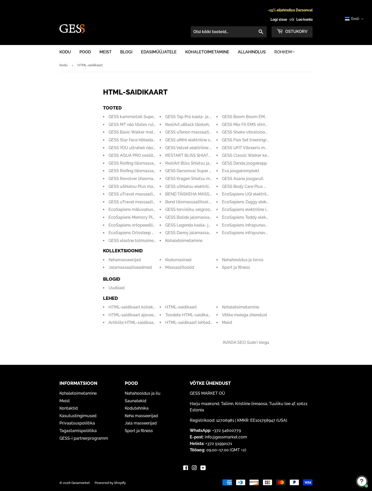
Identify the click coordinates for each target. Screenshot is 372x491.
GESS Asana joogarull (242, 178)
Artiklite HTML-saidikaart (132, 322)
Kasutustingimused (77, 415)
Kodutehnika (137, 408)
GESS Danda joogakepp (244, 163)
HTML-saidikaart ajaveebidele (137, 315)
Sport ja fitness (236, 267)
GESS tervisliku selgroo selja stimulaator (204, 209)
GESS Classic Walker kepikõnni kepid (257, 155)
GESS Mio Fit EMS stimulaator (250, 124)
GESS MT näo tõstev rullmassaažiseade (146, 124)
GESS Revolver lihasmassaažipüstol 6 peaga (151, 178)
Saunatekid (135, 400)
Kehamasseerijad (125, 259)
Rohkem (283, 52)
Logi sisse (279, 19)
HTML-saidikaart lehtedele (190, 322)
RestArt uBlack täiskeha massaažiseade (203, 124)
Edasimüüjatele (159, 52)
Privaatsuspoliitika (77, 423)
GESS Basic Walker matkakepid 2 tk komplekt (152, 132)
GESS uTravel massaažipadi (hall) (140, 194)
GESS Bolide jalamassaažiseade (195, 217)
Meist (105, 52)
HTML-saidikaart (181, 307)
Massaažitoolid (179, 267)
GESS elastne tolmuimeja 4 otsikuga (143, 240)
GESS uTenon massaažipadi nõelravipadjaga (207, 132)
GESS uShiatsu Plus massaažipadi (141, 186)
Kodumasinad (178, 259)
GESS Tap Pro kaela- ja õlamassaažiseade (205, 116)
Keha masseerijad (141, 415)
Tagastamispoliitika (78, 430)
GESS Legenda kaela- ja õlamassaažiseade (206, 225)
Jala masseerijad (141, 423)
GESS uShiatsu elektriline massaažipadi (202, 186)
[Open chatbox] (362, 481)
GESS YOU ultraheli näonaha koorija (142, 147)
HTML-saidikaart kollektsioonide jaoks (145, 307)
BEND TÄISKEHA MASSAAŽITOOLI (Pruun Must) (210, 194)
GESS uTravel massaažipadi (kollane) (144, 201)
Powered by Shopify (110, 483)
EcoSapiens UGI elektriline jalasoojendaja (261, 194)
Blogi (126, 52)
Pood (85, 52)
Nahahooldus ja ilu (142, 393)
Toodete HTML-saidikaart (189, 315)
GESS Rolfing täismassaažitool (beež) (144, 163)
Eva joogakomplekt (240, 170)
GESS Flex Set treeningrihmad (250, 140)
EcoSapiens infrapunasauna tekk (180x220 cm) (266, 225)
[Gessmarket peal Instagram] (194, 468)
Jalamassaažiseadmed (130, 267)
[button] (354, 18)
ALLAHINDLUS (252, 52)
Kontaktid (68, 408)
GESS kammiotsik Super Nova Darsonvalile (150, 116)
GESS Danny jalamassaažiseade (195, 232)
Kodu (65, 52)
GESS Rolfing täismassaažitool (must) (144, 170)
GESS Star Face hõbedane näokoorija (144, 140)
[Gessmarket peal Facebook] (185, 468)
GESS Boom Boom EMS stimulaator (256, 116)
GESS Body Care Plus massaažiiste (255, 186)
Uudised (117, 287)
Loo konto (304, 19)
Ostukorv (295, 31)
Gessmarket (80, 483)
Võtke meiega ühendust (244, 315)
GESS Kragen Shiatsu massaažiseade (200, 178)
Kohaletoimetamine (207, 52)
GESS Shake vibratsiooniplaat (250, 132)
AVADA (229, 342)
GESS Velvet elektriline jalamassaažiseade (205, 147)
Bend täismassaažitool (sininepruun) (199, 201)
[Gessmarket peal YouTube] (203, 468)
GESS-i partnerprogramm (83, 438)
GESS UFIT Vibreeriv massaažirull (253, 147)
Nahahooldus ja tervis (242, 259)
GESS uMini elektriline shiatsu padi (198, 140)
